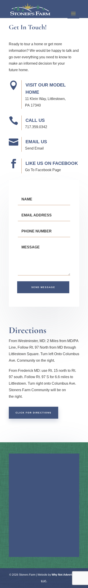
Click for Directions (33, 412)
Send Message (43, 287)
